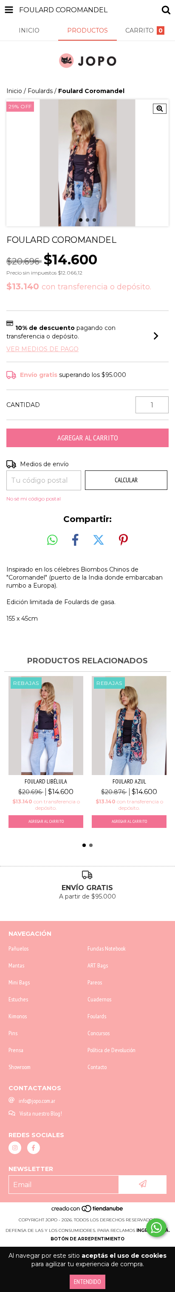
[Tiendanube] (88, 1211)
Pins (12, 1033)
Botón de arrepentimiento (87, 1239)
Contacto (97, 1067)
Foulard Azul (129, 781)
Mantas (16, 965)
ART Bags (98, 965)
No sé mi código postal (33, 498)
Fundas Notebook (107, 948)
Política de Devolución (111, 1050)
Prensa (15, 1050)
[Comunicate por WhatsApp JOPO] (156, 1227)
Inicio (14, 91)
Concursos (99, 1033)
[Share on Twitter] (98, 540)
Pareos (95, 982)
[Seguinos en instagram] (14, 1147)
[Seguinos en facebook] (33, 1147)
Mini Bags (19, 982)
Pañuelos (18, 948)
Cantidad (23, 405)
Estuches (18, 999)
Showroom (19, 1067)
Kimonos (17, 1016)
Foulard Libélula (46, 781)
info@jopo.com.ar (37, 1101)
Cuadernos (99, 999)
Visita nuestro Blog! (41, 1113)
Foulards (40, 91)
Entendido (87, 1282)
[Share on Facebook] (75, 540)
